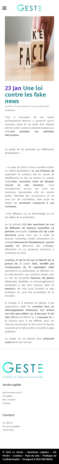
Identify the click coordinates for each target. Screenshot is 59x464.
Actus (30, 106)
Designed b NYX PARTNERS (37, 459)
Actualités (7, 396)
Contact (6, 403)
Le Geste (17, 452)
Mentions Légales (38, 452)
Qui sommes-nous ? (12, 392)
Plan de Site (32, 455)
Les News (39, 106)
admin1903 (10, 110)
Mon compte (8, 399)
